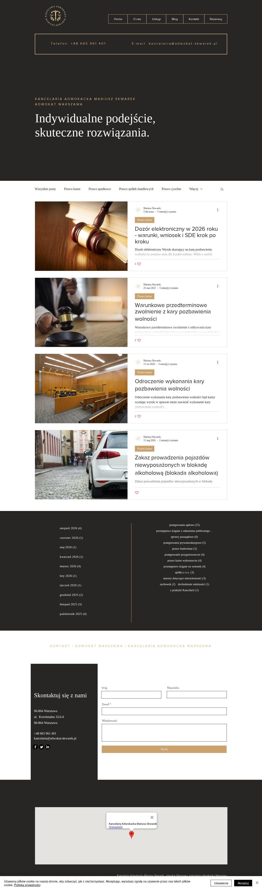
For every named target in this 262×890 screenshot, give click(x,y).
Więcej (193, 189)
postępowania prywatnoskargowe (184, 542)
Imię (104, 687)
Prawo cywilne (171, 189)
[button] (222, 189)
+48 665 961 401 (88, 43)
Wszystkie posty (45, 189)
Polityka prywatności (27, 885)
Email (105, 704)
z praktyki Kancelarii (184, 590)
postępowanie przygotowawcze (184, 554)
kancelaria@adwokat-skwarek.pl (183, 43)
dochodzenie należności (193, 584)
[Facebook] (35, 746)
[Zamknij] (257, 883)
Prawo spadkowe (100, 189)
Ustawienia (221, 883)
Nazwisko (173, 687)
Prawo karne (72, 189)
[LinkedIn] (47, 746)
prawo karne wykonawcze (184, 560)
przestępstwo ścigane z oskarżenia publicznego (184, 530)
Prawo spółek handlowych (136, 189)
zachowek (167, 584)
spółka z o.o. (184, 572)
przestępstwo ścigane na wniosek (185, 566)
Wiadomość (109, 720)
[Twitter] (41, 746)
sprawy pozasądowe (184, 536)
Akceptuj (243, 883)
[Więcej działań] (219, 209)
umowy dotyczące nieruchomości (184, 578)
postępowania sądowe (184, 525)
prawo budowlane (184, 548)
